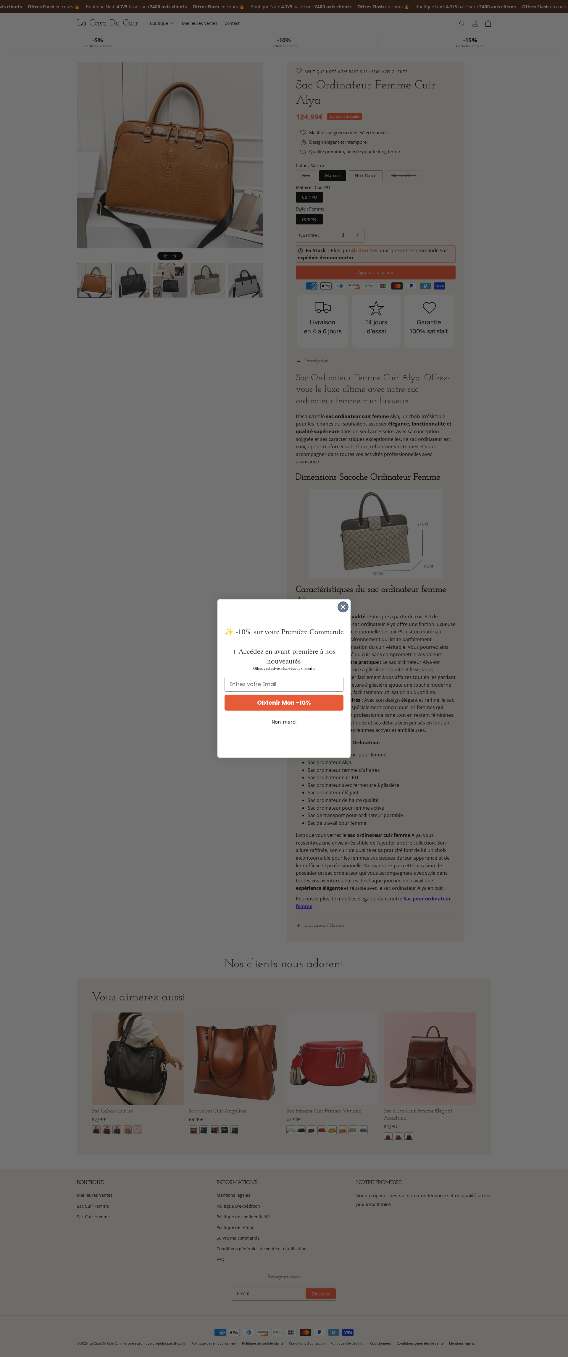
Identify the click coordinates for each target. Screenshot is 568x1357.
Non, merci (284, 722)
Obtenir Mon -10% (284, 702)
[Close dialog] (343, 607)
